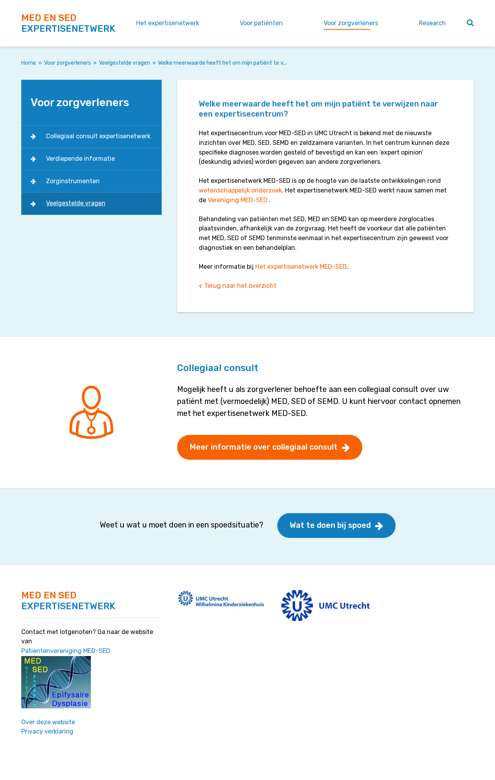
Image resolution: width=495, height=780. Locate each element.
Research (432, 23)
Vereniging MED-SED (238, 200)
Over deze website (48, 722)
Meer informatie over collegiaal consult (263, 447)
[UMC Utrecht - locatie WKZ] (221, 597)
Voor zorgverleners (351, 23)
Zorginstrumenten (73, 181)
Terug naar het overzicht (240, 285)
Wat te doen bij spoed (330, 525)
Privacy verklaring (47, 731)
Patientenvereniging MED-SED (65, 651)
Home (28, 63)
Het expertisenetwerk (167, 23)
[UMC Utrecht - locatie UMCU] (325, 604)
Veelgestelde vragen (124, 63)
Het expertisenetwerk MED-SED (301, 266)
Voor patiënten (261, 23)
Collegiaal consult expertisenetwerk (98, 136)
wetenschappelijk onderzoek (240, 190)
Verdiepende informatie (80, 158)
